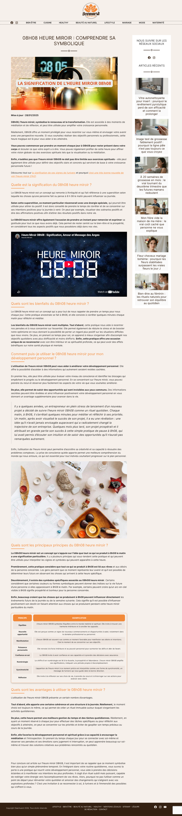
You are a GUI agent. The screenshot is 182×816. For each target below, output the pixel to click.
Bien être (31, 22)
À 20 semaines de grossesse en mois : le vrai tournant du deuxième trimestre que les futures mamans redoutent (152, 184)
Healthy (63, 22)
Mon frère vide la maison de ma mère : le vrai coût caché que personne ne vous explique (151, 224)
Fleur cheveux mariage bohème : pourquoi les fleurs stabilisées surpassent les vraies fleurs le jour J (151, 262)
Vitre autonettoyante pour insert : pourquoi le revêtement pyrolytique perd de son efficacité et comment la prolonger (151, 106)
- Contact (102, 809)
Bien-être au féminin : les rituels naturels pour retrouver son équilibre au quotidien (151, 298)
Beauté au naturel (86, 22)
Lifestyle (109, 22)
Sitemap (126, 807)
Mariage (127, 22)
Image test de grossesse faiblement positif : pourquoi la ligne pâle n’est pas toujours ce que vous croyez (151, 145)
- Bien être (66, 807)
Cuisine (48, 22)
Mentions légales (112, 807)
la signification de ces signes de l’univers (53, 172)
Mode (142, 22)
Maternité (158, 22)
